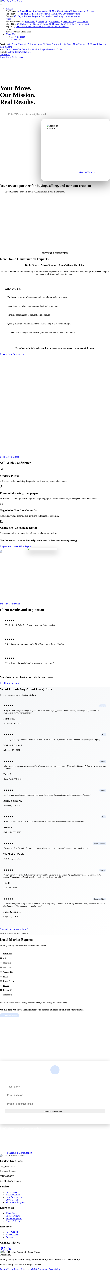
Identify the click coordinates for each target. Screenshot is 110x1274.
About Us (10, 34)
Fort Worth (30, 21)
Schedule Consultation (10, 603)
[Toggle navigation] (1, 4)
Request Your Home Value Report (15, 546)
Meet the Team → (87, 172)
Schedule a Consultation (19, 1152)
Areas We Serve (13, 1221)
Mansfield (55, 21)
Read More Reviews (9, 683)
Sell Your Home (34, 44)
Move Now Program (76, 44)
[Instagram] (6, 1249)
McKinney (34, 24)
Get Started (5, 54)
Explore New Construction (12, 354)
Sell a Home (17, 57)
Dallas (22, 24)
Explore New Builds (9, 249)
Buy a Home (17, 44)
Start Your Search (8, 211)
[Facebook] (2, 1249)
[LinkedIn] (9, 1249)
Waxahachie (82, 21)
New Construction (54, 44)
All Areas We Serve (18, 49)
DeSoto (70, 24)
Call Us (14, 54)
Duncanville (57, 24)
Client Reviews (13, 1216)
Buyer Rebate (96, 44)
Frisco (45, 24)
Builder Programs (14, 1218)
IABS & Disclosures (39, 1269)
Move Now (67, 174)
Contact (9, 1237)
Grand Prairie (83, 24)
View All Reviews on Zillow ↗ (14, 929)
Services (9, 8)
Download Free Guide (53, 1112)
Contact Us (16, 39)
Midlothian (68, 21)
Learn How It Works (9, 457)
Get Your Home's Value (11, 231)
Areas (8, 19)
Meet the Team (18, 37)
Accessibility (54, 1269)
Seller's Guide (12, 1234)
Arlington (42, 21)
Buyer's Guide (12, 1232)
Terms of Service (21, 1269)
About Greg (11, 1213)
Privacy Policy (6, 1269)
